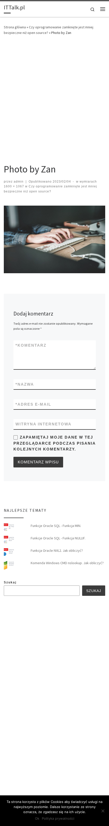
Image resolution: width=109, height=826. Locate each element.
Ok (37, 818)
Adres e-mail (33, 404)
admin (19, 181)
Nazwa (24, 384)
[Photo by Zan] (54, 239)
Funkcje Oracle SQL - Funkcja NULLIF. (58, 538)
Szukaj (10, 582)
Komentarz (30, 345)
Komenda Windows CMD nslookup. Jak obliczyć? (67, 563)
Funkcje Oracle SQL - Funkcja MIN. (56, 525)
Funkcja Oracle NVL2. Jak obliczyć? (57, 550)
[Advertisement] (54, 97)
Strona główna (15, 27)
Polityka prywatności (58, 818)
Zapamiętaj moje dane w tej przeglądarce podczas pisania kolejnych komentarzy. (54, 443)
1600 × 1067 (14, 186)
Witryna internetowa (43, 424)
